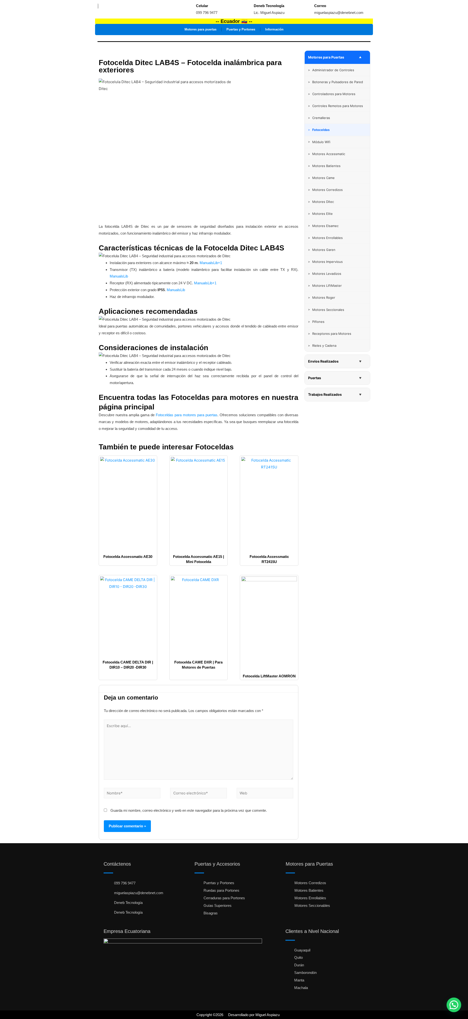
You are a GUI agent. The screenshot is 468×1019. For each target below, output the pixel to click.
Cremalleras (319, 118)
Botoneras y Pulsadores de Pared (335, 82)
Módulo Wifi (319, 142)
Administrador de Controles (331, 70)
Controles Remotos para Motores (335, 106)
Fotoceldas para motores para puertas (186, 415)
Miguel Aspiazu (267, 1015)
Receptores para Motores (329, 334)
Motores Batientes (324, 166)
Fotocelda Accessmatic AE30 (127, 556)
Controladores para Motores (331, 94)
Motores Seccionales (326, 310)
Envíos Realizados (323, 361)
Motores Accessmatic (326, 154)
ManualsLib (119, 276)
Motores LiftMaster (325, 285)
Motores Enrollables (325, 238)
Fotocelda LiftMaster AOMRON (269, 676)
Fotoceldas (214, 447)
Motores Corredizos (325, 190)
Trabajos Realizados (325, 394)
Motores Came (321, 178)
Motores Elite (320, 214)
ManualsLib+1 (211, 263)
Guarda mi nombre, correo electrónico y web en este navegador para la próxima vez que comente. (188, 810)
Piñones (316, 322)
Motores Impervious (325, 262)
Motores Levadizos (324, 274)
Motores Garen (321, 250)
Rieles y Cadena (322, 345)
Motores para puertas (200, 29)
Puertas (314, 378)
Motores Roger (321, 297)
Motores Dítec (321, 202)
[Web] (265, 794)
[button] (454, 1005)
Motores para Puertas (326, 57)
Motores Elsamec (323, 226)
